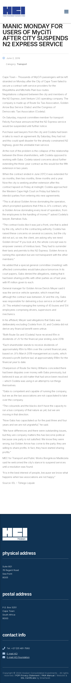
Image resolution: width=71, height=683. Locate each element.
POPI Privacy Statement (27, 675)
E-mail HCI (12, 653)
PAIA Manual (48, 675)
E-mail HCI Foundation (18, 657)
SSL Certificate (28, 678)
